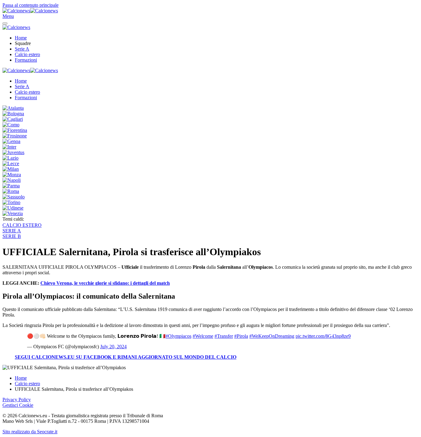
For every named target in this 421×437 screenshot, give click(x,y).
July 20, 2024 (113, 346)
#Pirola (241, 336)
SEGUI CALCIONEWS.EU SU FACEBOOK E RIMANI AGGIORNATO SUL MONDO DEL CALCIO (125, 357)
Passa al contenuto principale (30, 5)
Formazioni (26, 60)
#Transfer (224, 336)
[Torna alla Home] (30, 10)
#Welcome (203, 336)
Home (21, 37)
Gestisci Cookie (17, 405)
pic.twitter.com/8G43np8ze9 (323, 336)
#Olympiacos (178, 336)
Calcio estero (27, 54)
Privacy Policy (16, 399)
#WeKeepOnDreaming (271, 336)
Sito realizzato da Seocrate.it (29, 431)
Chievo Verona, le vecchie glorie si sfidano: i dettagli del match (105, 283)
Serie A (22, 48)
